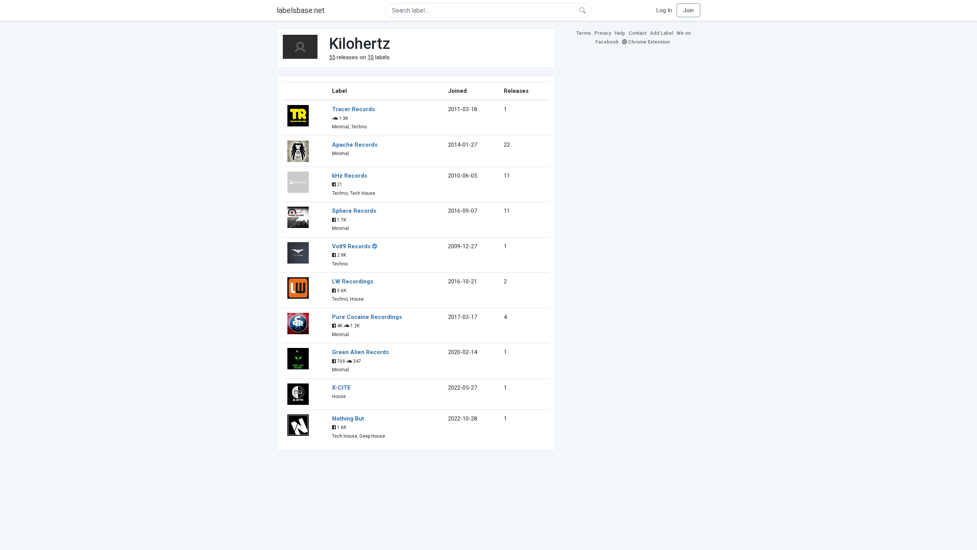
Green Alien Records (360, 352)
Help (619, 33)
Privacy (602, 33)
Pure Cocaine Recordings (367, 317)
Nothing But (348, 418)
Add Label (661, 33)
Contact (637, 33)
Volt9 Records (351, 246)
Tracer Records (353, 109)
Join (688, 10)
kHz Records (349, 175)
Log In (664, 10)
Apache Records (354, 144)
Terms (583, 33)
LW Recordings (352, 281)
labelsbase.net (301, 10)
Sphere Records (354, 210)
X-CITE (341, 387)
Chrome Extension (648, 42)
